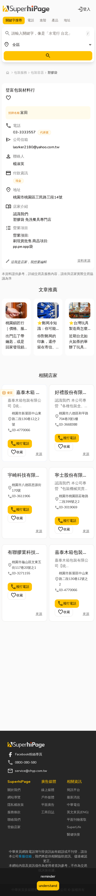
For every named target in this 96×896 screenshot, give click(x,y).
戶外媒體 (47, 797)
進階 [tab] (43, 20)
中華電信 (73, 805)
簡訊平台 (73, 790)
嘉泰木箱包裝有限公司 (71, 552)
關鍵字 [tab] (14, 20)
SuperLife (74, 827)
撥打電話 (19, 443)
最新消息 (73, 797)
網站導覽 (14, 797)
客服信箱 (25, 856)
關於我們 (14, 790)
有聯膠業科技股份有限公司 (24, 552)
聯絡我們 (14, 819)
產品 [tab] (55, 20)
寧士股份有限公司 (71, 475)
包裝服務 (20, 72)
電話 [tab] (30, 20)
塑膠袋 (52, 72)
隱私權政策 (15, 805)
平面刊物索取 (76, 819)
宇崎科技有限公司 (24, 475)
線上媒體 (47, 790)
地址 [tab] (67, 20)
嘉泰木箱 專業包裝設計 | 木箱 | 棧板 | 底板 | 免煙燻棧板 (28, 392)
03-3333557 (30, 132)
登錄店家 (14, 827)
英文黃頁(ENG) (78, 812)
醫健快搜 (73, 834)
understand (48, 885)
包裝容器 (37, 72)
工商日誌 (47, 812)
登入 (83, 9)
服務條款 (14, 812)
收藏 (17, 452)
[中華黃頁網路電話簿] (26, 9)
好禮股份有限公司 (71, 392)
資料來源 (83, 260)
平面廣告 (47, 805)
